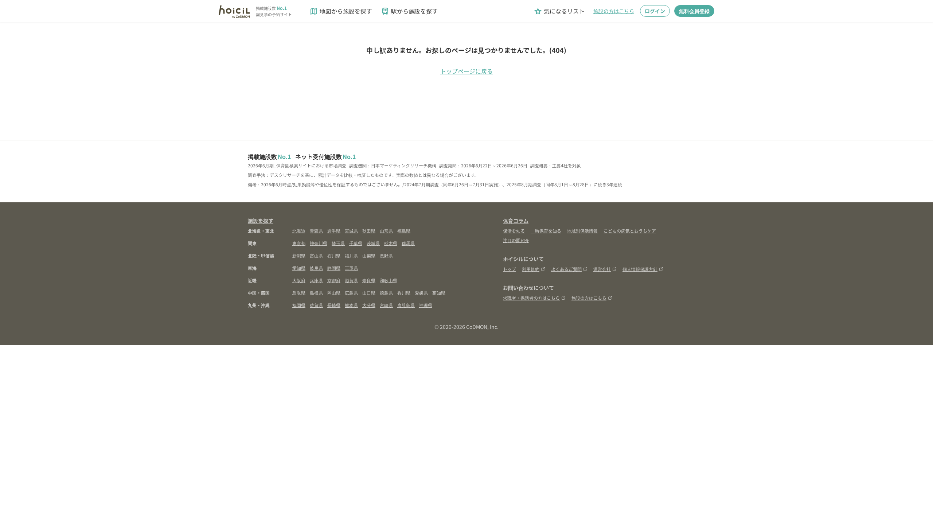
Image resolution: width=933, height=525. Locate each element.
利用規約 (530, 269)
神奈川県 (318, 243)
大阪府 (298, 280)
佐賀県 (316, 305)
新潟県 (298, 255)
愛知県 (298, 268)
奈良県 (368, 280)
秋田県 (368, 231)
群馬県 (408, 243)
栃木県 (390, 243)
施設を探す (260, 220)
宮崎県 (386, 305)
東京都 (298, 243)
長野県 (386, 255)
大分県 (368, 305)
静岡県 (333, 268)
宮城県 (351, 231)
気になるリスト (559, 11)
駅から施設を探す (409, 11)
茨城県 (373, 243)
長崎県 (333, 305)
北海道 (298, 231)
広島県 (351, 292)
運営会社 (602, 269)
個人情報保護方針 (639, 269)
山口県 (368, 292)
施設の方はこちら (613, 11)
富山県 (316, 255)
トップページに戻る (466, 71)
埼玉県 (338, 243)
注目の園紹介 (516, 240)
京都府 (333, 280)
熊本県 (351, 305)
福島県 (403, 231)
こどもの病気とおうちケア (630, 231)
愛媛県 (421, 292)
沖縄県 (425, 305)
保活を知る (514, 231)
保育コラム (515, 220)
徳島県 (386, 292)
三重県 (351, 268)
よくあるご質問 (566, 269)
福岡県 (298, 305)
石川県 (333, 255)
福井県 (351, 255)
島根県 (316, 292)
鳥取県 (298, 292)
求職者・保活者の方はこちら (531, 298)
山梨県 (368, 255)
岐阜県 (316, 268)
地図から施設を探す (340, 11)
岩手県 (333, 231)
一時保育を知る (546, 231)
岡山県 (333, 292)
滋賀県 (351, 280)
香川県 (403, 292)
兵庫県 (316, 280)
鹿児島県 (406, 305)
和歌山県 (388, 280)
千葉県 (355, 243)
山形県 (386, 231)
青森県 (316, 231)
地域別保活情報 (582, 231)
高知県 (438, 292)
